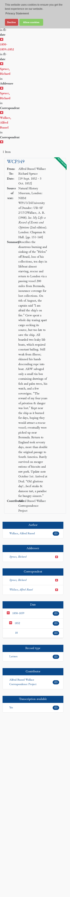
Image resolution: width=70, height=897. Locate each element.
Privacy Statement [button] (17, 13)
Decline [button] (11, 22)
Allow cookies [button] (31, 22)
